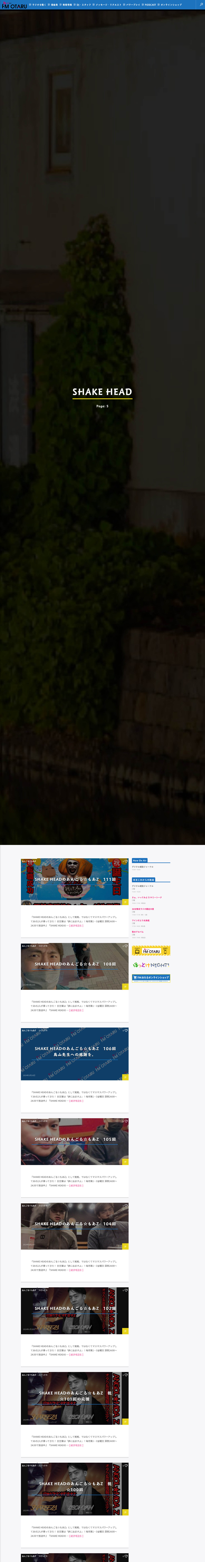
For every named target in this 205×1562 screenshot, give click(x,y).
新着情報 (67, 4)
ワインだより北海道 (140, 921)
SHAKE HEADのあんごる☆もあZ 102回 (75, 1310)
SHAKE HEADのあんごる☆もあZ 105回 (75, 1140)
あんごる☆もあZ (29, 862)
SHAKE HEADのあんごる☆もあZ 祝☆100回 (75, 1488)
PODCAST (150, 4)
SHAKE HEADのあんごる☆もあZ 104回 (75, 1225)
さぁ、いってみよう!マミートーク (147, 898)
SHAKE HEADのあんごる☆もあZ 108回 (75, 965)
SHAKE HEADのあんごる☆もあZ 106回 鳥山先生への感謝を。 (77, 1053)
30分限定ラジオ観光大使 (143, 910)
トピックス (43, 947)
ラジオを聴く (39, 4)
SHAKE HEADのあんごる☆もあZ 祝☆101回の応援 (75, 1397)
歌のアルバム (138, 933)
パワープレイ (133, 4)
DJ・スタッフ (84, 4)
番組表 (54, 4)
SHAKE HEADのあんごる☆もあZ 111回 (75, 881)
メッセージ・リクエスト (109, 4)
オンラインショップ (171, 4)
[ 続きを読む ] (76, 927)
